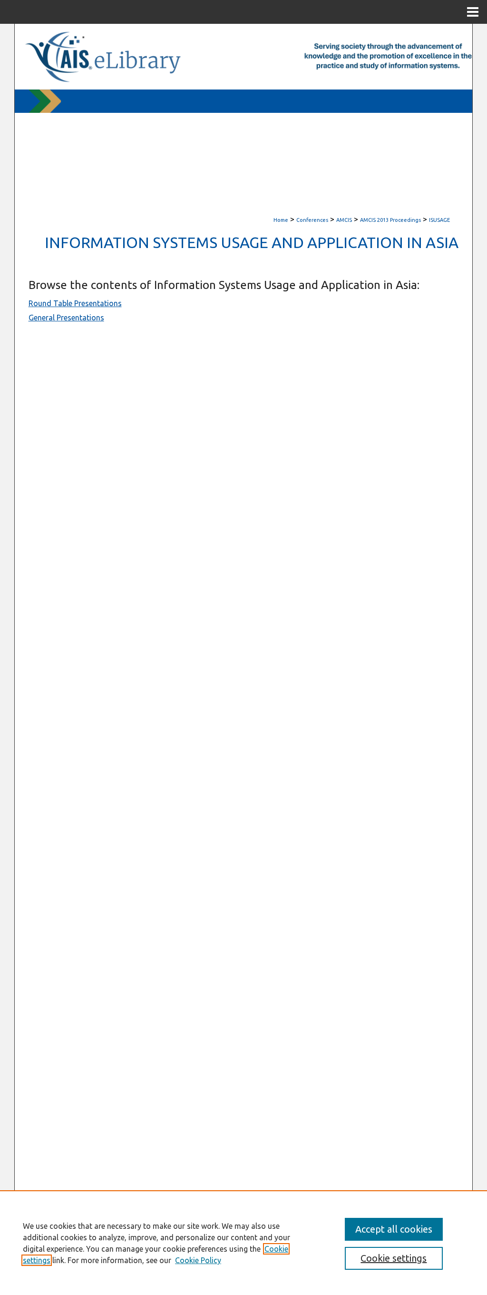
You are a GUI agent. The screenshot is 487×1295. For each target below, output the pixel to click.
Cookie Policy (198, 1260)
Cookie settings (393, 1258)
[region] (243, 1242)
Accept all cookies (393, 1229)
